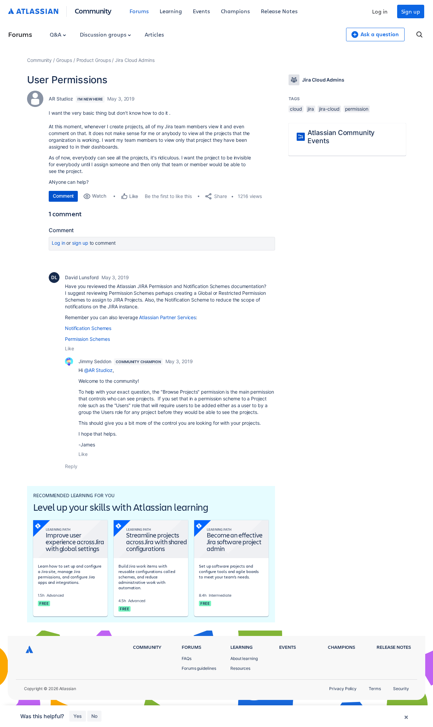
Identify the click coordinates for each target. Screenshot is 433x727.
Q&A (56, 34)
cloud (296, 109)
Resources (240, 668)
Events (201, 11)
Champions (235, 11)
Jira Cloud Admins (135, 60)
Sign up (410, 11)
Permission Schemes (87, 339)
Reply (71, 466)
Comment (63, 196)
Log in (380, 11)
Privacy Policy (343, 688)
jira (310, 109)
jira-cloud (329, 109)
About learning (244, 658)
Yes (77, 716)
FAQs (186, 658)
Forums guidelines (199, 668)
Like (69, 348)
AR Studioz (61, 99)
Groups (64, 60)
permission (356, 109)
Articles (154, 34)
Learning (171, 11)
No (94, 716)
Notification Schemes (88, 328)
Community (93, 11)
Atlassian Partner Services (167, 317)
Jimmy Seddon (94, 361)
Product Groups (93, 60)
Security (401, 688)
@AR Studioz (98, 370)
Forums (139, 11)
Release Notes (279, 11)
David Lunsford (82, 277)
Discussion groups (104, 34)
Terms (375, 688)
